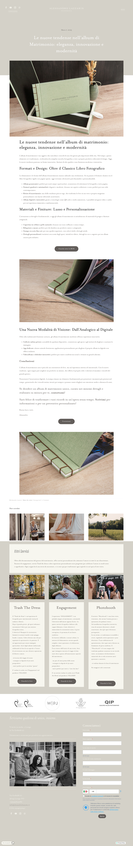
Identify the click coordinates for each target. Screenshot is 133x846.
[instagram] (15, 7)
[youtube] (10, 7)
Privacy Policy (121, 843)
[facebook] (6, 7)
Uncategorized (37, 500)
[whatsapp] (19, 7)
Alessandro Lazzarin (16, 500)
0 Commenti (45, 500)
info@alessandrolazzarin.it (20, 805)
